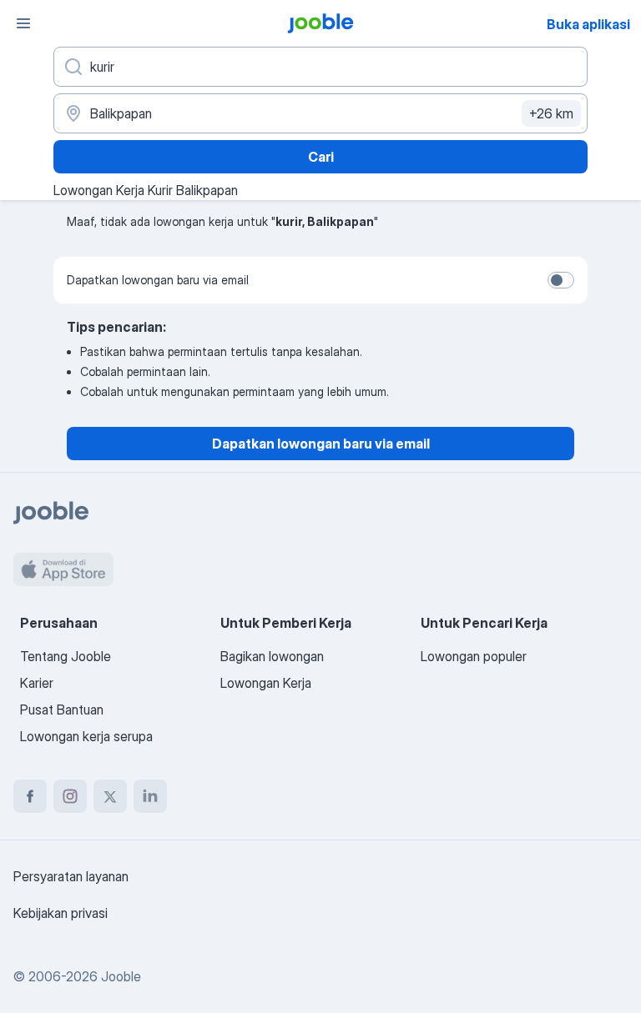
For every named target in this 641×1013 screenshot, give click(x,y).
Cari (321, 156)
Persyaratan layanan (71, 876)
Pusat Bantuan (61, 709)
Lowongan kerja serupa (86, 736)
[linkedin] (150, 796)
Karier (36, 682)
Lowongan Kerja (265, 682)
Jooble (121, 976)
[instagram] (70, 796)
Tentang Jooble (65, 656)
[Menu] (23, 23)
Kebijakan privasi (60, 913)
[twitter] (110, 796)
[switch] (561, 280)
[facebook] (30, 796)
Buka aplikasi (588, 24)
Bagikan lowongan (272, 656)
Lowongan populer (474, 656)
